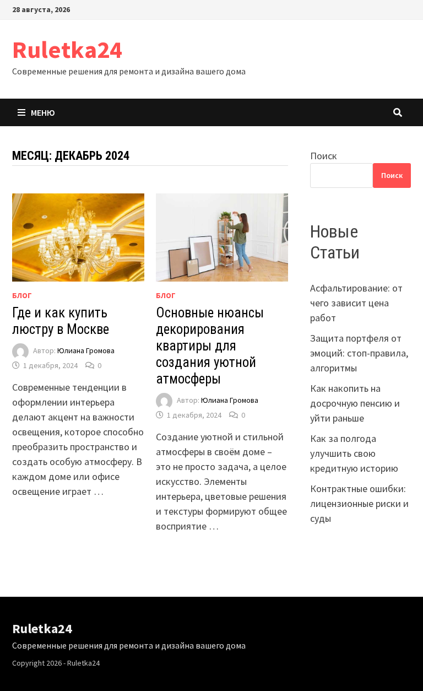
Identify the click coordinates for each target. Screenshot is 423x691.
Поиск (323, 155)
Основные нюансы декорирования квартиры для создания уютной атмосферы (210, 346)
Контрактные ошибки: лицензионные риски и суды (359, 503)
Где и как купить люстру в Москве (60, 321)
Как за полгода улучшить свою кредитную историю (354, 453)
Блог (22, 295)
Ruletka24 (67, 49)
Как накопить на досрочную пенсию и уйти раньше (355, 403)
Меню (43, 112)
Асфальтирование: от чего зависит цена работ (356, 303)
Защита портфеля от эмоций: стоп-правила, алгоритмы (359, 353)
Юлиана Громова (86, 351)
